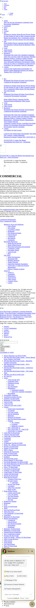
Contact (5, 9)
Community (6, 5)
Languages (15, 482)
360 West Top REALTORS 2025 (14, 374)
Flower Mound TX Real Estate (13, 460)
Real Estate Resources (10, 241)
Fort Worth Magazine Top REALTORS (16, 462)
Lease (5, 48)
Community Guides (14, 248)
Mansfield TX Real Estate (12, 517)
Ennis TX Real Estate (10, 453)
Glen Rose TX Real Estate (12, 469)
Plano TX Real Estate (10, 546)
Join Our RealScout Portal (12, 510)
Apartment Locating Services (26, 63)
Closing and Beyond (14, 493)
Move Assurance (13, 498)
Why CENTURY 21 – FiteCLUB (18, 429)
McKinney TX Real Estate (12, 529)
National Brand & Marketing (22, 45)
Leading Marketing (14, 70)
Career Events (8, 69)
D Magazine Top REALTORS (13, 443)
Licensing (14, 424)
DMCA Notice (4, 318)
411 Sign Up (13, 63)
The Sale (10, 499)
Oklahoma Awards (13, 383)
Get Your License (16, 130)
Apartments (22, 82)
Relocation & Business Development (19, 62)
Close (2, 348)
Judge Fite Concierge (10, 57)
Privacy (6, 335)
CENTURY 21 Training (15, 431)
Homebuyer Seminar (10, 34)
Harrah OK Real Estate (11, 475)
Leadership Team (27, 22)
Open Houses (8, 542)
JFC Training (15, 422)
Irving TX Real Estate (10, 506)
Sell (5, 41)
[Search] (1, 344)
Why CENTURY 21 (15, 72)
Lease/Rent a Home (14, 229)
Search (3, 14)
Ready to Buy (12, 489)
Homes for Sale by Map (16, 36)
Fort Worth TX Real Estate (12, 465)
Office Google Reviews (11, 539)
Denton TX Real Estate (11, 448)
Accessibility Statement (17, 318)
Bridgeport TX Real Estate (12, 400)
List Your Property (13, 496)
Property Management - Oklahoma (18, 59)
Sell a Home (11, 228)
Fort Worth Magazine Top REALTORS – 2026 (18, 463)
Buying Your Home (14, 484)
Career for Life (8, 404)
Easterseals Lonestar (18, 390)
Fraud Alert (27, 316)
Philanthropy (15, 24)
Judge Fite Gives (9, 511)
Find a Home (12, 226)
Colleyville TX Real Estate (12, 436)
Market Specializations (11, 38)
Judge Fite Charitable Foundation (24, 55)
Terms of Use (8, 337)
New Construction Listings (26, 38)
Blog (5, 8)
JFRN (5, 508)
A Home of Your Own (14, 479)
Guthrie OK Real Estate (11, 474)
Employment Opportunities (21, 69)
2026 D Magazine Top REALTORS (15, 356)
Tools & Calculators (27, 65)
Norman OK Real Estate (11, 535)
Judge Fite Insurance (23, 57)
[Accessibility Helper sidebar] (5, 347)
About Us (7, 271)
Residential (7, 80)
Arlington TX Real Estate (11, 398)
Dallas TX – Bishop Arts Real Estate (15, 445)
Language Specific (29, 36)
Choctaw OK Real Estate (11, 434)
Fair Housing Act (18, 316)
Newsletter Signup (13, 250)
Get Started (7, 130)
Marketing (11, 416)
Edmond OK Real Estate (11, 452)
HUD (5, 505)
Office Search (8, 39)
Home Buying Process (23, 34)
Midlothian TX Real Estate (12, 530)
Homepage (7, 503)
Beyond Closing (13, 481)
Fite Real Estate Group (11, 458)
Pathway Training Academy (18, 58)
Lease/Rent (7, 65)
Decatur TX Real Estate (11, 446)
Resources (7, 53)
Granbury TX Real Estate (11, 470)
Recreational (15, 82)
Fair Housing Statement (11, 455)
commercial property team (11, 209)
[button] (9, 602)
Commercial (7, 82)
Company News (13, 281)
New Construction (9, 89)
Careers (6, 67)
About (5, 3)
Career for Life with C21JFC (12, 405)
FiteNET (6, 326)
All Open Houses (17, 39)
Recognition (7, 24)
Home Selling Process (10, 43)
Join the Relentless (13, 414)
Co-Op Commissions (10, 328)
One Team (7, 255)
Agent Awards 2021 (14, 380)
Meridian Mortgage (13, 260)
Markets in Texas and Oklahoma (14, 224)
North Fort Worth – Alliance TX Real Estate (17, 537)
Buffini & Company (18, 426)
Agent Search (8, 50)
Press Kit (6, 332)
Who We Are (8, 22)
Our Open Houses (28, 39)
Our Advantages (17, 22)
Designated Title (9, 55)
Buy (5, 33)
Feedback (7, 457)
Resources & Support (26, 70)
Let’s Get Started (13, 494)
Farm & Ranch (29, 80)
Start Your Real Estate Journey (17, 419)
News (5, 6)
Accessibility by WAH (7, 352)
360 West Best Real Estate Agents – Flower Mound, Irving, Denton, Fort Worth (19, 358)
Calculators (11, 486)
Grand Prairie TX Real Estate (13, 472)
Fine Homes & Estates (17, 80)
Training (6, 72)
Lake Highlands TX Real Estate (13, 513)
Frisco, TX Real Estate (11, 467)
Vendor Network (13, 121)
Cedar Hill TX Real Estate (12, 433)
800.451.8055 (5, 1)
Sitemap (6, 333)
